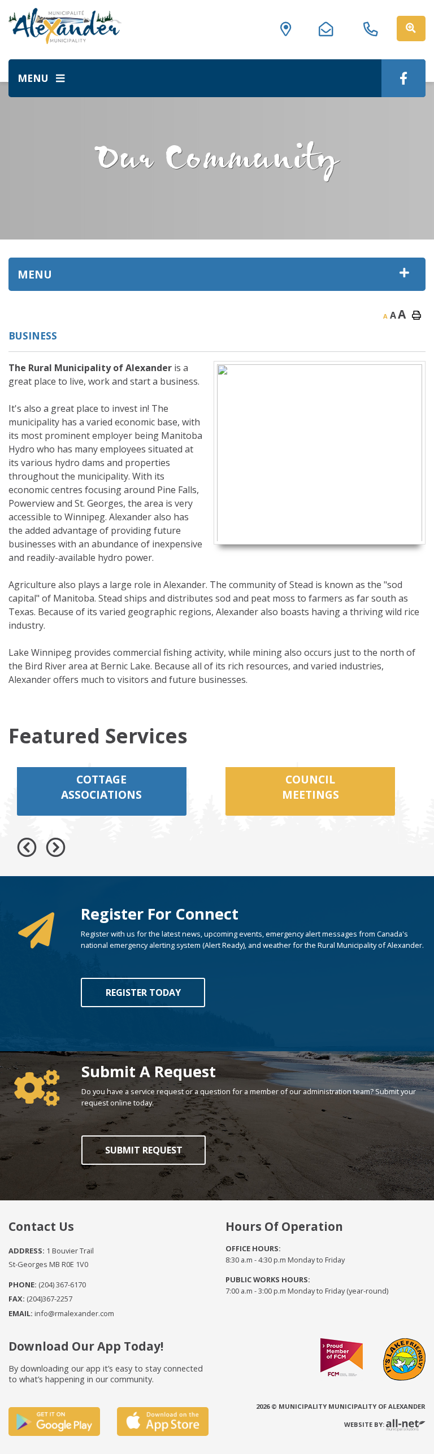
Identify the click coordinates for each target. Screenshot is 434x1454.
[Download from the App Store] (163, 1421)
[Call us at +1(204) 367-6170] (374, 25)
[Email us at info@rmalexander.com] (330, 25)
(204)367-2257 (40, 1299)
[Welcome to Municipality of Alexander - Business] (64, 26)
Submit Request (143, 1150)
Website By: (365, 1424)
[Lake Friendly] (404, 1358)
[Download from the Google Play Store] (54, 1421)
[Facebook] (403, 78)
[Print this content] (416, 315)
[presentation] (27, 847)
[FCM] (341, 1358)
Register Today (142, 992)
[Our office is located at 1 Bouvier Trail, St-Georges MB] (289, 25)
